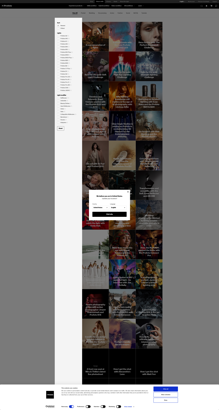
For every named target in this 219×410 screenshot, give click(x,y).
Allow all (165, 389)
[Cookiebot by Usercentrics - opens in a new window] (50, 406)
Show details (128, 406)
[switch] (88, 406)
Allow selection (165, 394)
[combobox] (100, 208)
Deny (165, 400)
